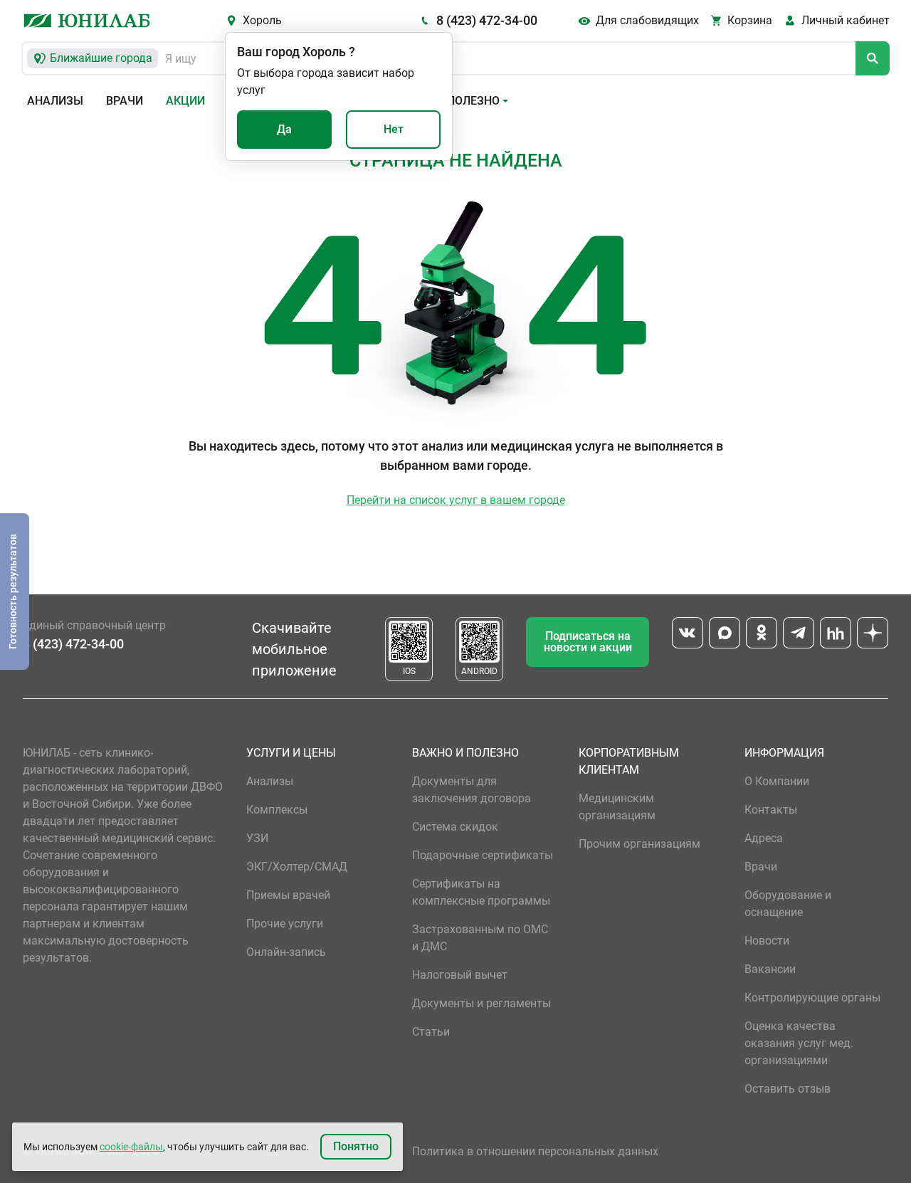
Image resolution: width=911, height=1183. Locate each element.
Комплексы (276, 809)
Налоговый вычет (459, 975)
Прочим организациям (639, 844)
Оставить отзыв (787, 1088)
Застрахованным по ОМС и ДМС (480, 937)
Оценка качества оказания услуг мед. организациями (798, 1043)
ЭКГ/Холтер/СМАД (296, 866)
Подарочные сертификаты (482, 855)
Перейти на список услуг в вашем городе (456, 500)
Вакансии (770, 969)
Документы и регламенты (481, 1003)
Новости (766, 940)
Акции (185, 100)
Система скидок (455, 827)
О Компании (776, 781)
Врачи (124, 100)
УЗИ (257, 838)
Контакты (770, 809)
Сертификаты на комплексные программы (481, 892)
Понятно (356, 1146)
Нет (394, 129)
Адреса (763, 838)
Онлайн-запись (286, 952)
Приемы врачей (288, 895)
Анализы (55, 100)
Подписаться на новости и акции (588, 641)
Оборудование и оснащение (787, 903)
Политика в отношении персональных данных (535, 1151)
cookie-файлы (131, 1146)
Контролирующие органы (812, 997)
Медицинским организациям (617, 807)
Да (284, 129)
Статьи (431, 1032)
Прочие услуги (284, 923)
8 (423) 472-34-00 (486, 20)
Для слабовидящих (647, 20)
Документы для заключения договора (471, 789)
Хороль (262, 20)
